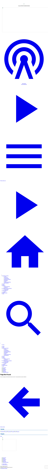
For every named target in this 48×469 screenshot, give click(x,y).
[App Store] (4, 371)
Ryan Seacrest (6, 282)
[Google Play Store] (5, 372)
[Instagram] (4, 369)
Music (3, 293)
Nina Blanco (6, 280)
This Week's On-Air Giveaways (7, 288)
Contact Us (6, 287)
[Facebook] (4, 367)
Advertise (3, 285)
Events (3, 284)
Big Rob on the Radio (7, 279)
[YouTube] (4, 370)
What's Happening (5, 290)
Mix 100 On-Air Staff (5, 275)
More (1, 436)
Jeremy (5, 276)
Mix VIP (3, 283)
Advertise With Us (7, 286)
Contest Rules (6, 289)
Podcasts (3, 291)
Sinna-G (5, 281)
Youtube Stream (4, 292)
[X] (3, 368)
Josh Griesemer (6, 278)
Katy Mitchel (6, 277)
